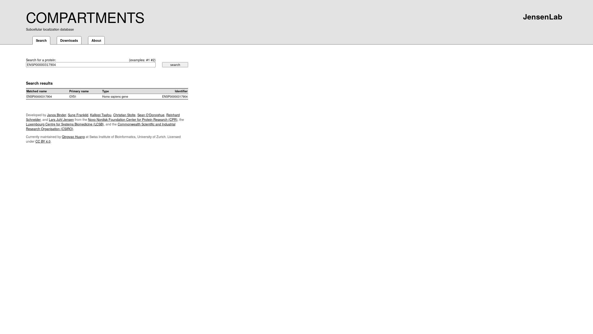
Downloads (69, 40)
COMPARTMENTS (85, 16)
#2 (153, 60)
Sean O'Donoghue (150, 114)
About (96, 40)
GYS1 (72, 96)
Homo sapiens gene (115, 96)
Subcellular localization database (50, 29)
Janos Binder (56, 114)
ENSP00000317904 (39, 96)
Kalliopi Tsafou (100, 114)
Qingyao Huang (73, 136)
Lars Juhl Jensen (61, 119)
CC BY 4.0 (42, 141)
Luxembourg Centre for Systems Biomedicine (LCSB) (65, 124)
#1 (148, 60)
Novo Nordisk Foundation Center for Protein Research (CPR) (132, 119)
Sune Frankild (78, 114)
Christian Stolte (124, 114)
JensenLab (542, 16)
